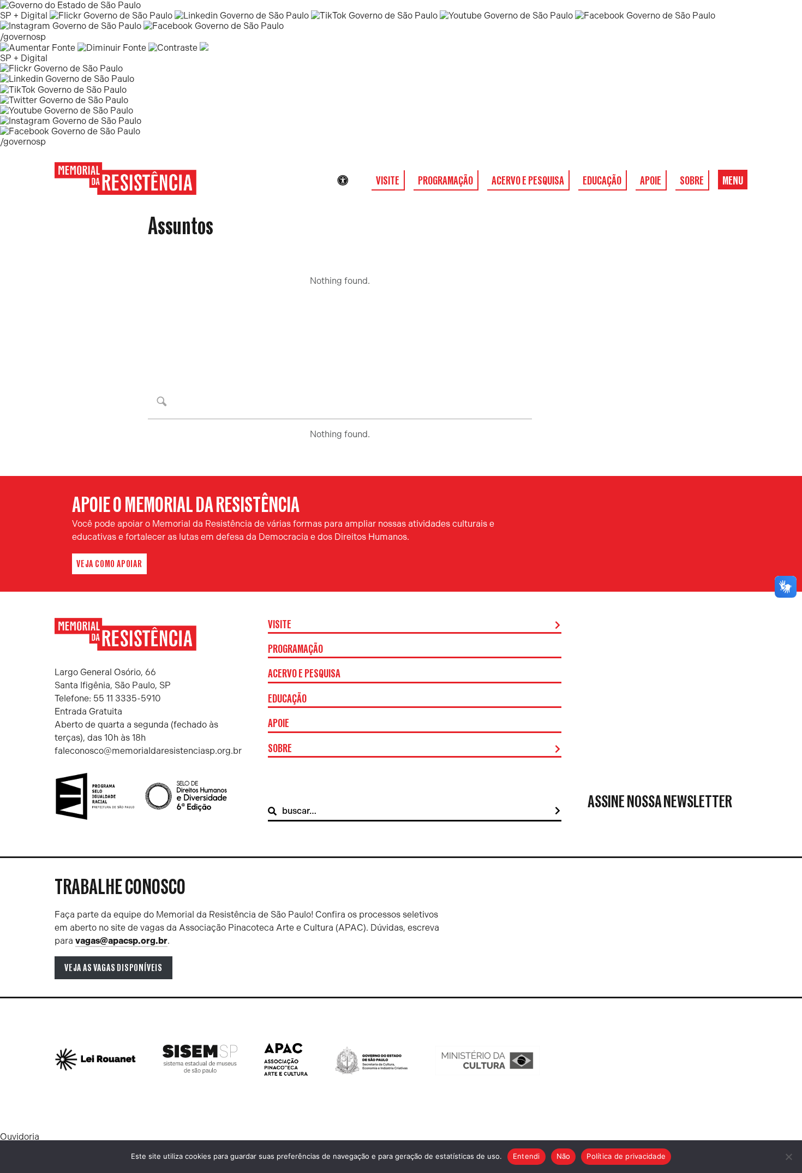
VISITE (387, 181)
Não (563, 1156)
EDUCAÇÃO (602, 181)
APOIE (650, 181)
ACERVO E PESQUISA (528, 181)
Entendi (526, 1156)
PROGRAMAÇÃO (445, 181)
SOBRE (692, 181)
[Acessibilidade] (342, 180)
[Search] (557, 811)
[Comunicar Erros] (204, 48)
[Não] (788, 1156)
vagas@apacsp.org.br (121, 941)
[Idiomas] (358, 180)
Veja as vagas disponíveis (113, 967)
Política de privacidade (626, 1156)
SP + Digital (23, 15)
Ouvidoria (19, 1137)
